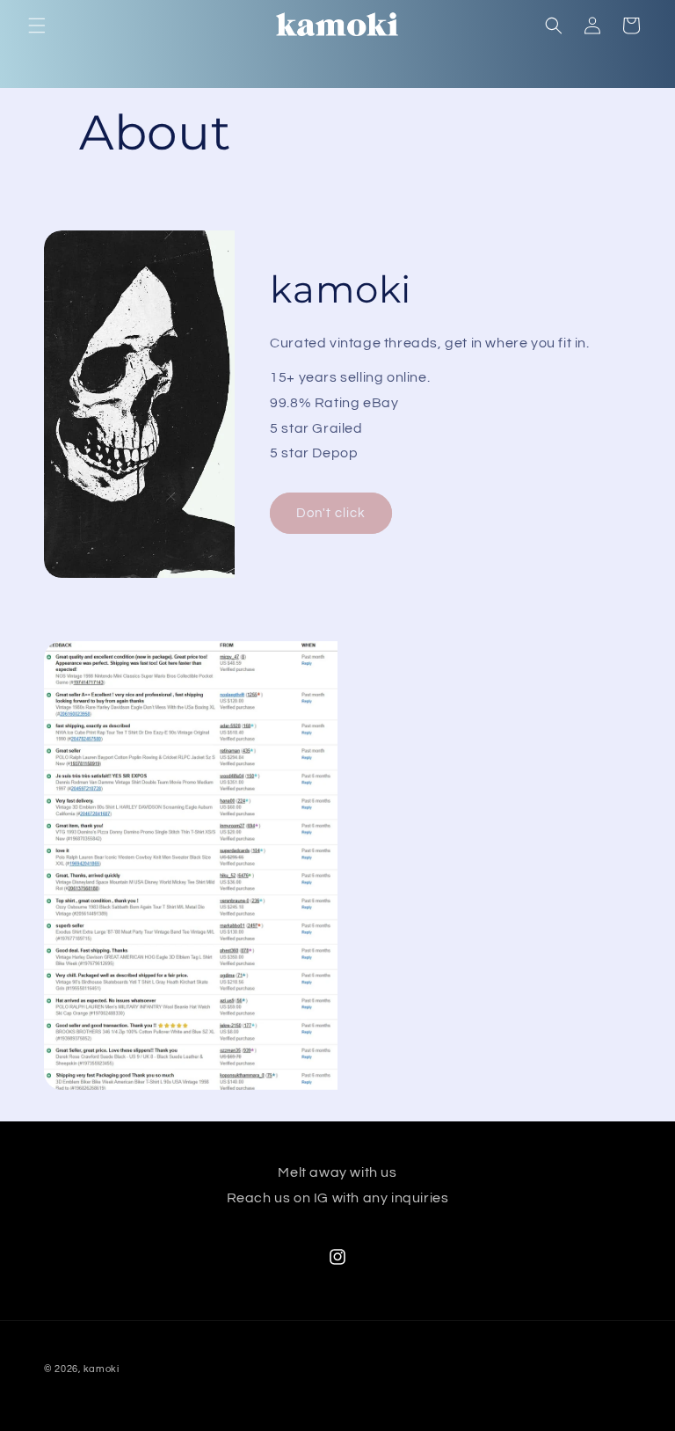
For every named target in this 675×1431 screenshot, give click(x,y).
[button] (37, 25)
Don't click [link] (331, 513)
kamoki (101, 1369)
